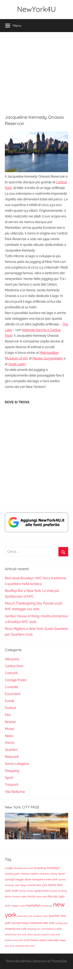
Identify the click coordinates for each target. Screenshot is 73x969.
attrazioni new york (23, 868)
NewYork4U (36, 9)
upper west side (49, 940)
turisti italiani (31, 940)
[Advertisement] (36, 70)
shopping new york (15, 928)
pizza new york (24, 916)
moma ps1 (47, 905)
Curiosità (11, 687)
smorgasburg (49, 929)
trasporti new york (50, 934)
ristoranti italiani (20, 923)
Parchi (9, 743)
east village (21, 885)
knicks (31, 896)
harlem (8, 896)
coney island (57, 873)
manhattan (33, 905)
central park (12, 873)
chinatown (44, 874)
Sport (9, 778)
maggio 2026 (18, 905)
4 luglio (9, 868)
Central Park (14, 666)
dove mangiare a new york (41, 879)
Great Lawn (16, 364)
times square (34, 934)
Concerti (11, 673)
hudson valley (20, 896)
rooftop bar (61, 923)
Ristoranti (12, 757)
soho (59, 928)
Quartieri (11, 750)
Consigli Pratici (16, 680)
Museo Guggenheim (47, 358)
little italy (52, 896)
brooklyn (53, 868)
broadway (40, 868)
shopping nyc (34, 929)
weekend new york (25, 946)
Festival (10, 708)
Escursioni (12, 694)
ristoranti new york (42, 923)
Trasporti (11, 785)
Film (8, 715)
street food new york (16, 934)
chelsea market (29, 873)
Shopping (12, 771)
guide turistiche (59, 891)
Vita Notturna (15, 792)
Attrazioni (12, 659)
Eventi (9, 701)
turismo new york (14, 940)
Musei (9, 729)
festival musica (26, 891)
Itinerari (10, 722)
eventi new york (37, 885)
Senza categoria (17, 764)
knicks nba (41, 896)
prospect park (40, 916)
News (9, 736)
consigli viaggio (14, 879)
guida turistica (42, 890)
